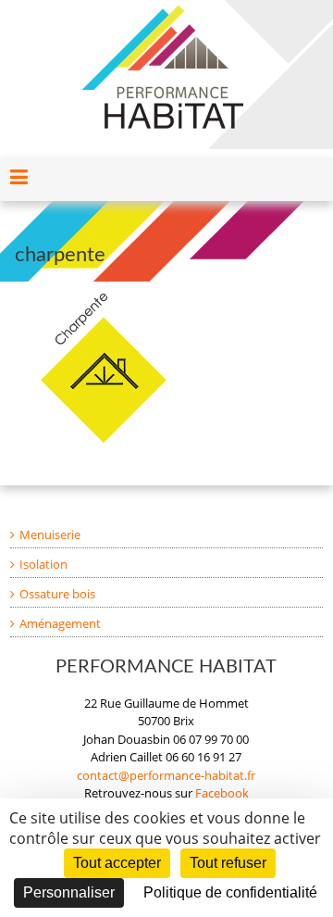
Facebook (222, 793)
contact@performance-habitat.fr (166, 775)
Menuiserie (49, 534)
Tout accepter (117, 863)
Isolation (43, 564)
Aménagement (60, 623)
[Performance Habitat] (162, 13)
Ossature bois (57, 593)
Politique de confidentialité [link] (230, 892)
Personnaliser (69, 892)
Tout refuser (228, 863)
